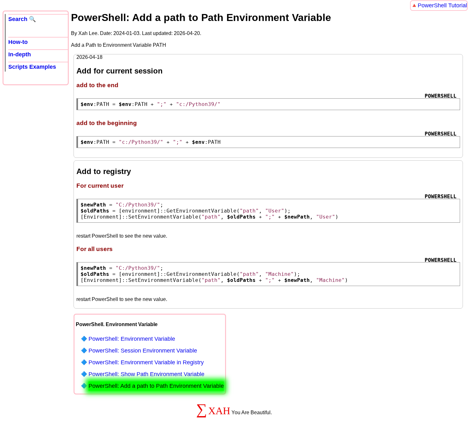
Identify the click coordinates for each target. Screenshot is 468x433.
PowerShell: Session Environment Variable (143, 350)
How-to (18, 42)
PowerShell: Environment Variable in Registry (146, 362)
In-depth (19, 54)
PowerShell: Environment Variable (132, 339)
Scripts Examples (32, 67)
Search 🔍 (22, 19)
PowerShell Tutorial (442, 5)
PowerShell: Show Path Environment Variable (146, 374)
